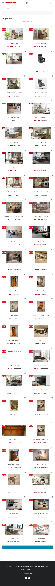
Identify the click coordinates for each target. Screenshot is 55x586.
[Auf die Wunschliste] (25, 26)
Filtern (4, 13)
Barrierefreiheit (28, 566)
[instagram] (29, 577)
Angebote (13, 8)
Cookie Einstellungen (28, 569)
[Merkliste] (50, 3)
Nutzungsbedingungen (41, 566)
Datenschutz (19, 566)
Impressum (10, 566)
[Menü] (3, 3)
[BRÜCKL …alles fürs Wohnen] (11, 3)
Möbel (8, 8)
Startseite (4, 8)
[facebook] (26, 577)
